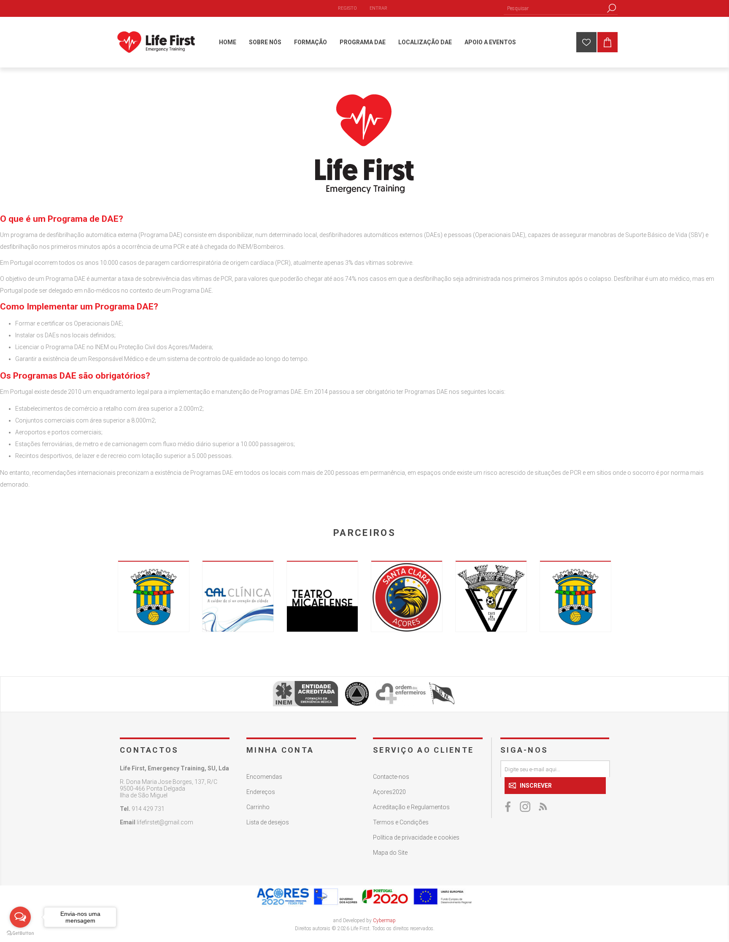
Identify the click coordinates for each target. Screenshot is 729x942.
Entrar (378, 8)
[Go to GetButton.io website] (20, 933)
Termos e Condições (401, 822)
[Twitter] (525, 806)
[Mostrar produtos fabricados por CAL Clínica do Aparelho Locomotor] (237, 596)
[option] (153, 596)
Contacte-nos (391, 776)
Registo (347, 8)
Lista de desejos (267, 822)
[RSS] (542, 806)
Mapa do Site (390, 852)
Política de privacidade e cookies (416, 837)
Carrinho (258, 807)
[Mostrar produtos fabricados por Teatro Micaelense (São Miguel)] (322, 596)
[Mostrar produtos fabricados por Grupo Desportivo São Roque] (153, 596)
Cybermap (384, 920)
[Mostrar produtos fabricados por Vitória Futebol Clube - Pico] (491, 596)
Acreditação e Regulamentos (411, 807)
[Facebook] (508, 806)
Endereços (260, 792)
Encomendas (264, 776)
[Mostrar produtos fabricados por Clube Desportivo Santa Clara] (406, 596)
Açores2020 (389, 792)
